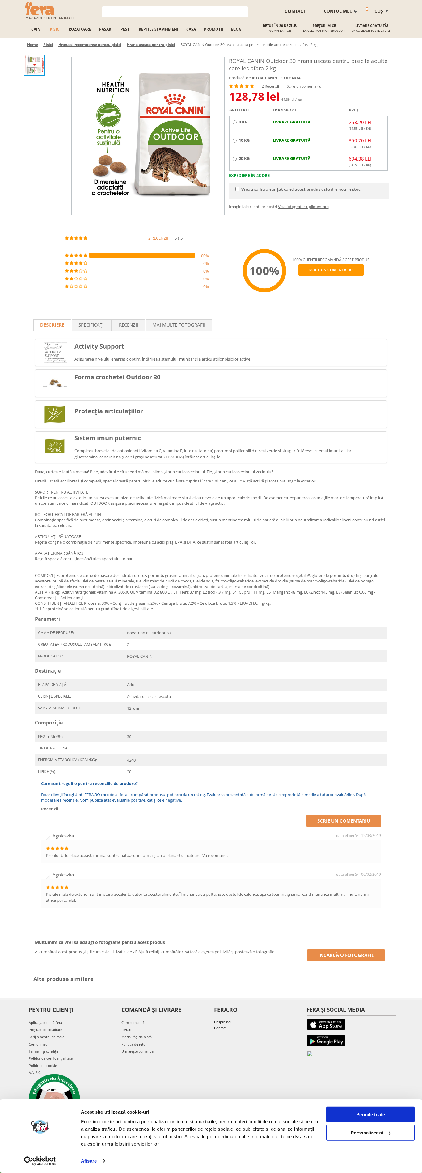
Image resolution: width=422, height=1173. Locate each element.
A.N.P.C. (35, 1072)
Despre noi (222, 1022)
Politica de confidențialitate (51, 1058)
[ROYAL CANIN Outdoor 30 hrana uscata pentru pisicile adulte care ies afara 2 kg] (148, 136)
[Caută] (243, 11)
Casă (191, 29)
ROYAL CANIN (264, 78)
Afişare (89, 1160)
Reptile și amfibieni (158, 29)
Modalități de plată (136, 1036)
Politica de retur (134, 1044)
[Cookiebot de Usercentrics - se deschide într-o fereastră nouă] (40, 1161)
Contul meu (38, 1044)
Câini (36, 29)
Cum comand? (132, 1022)
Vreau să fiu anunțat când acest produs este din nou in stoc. (301, 189)
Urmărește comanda (137, 1051)
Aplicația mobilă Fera (45, 1022)
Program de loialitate (45, 1029)
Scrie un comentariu (304, 86)
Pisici (55, 29)
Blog (236, 29)
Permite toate (370, 1114)
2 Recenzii (270, 86)
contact (295, 11)
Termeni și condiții (43, 1051)
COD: (286, 78)
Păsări (105, 29)
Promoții (213, 29)
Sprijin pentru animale (46, 1036)
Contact (220, 1027)
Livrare (126, 1029)
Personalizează (367, 1132)
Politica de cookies (43, 1065)
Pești (125, 29)
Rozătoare (80, 29)
